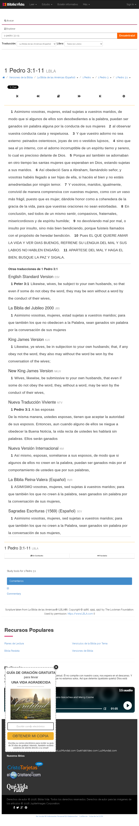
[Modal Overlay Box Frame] (30, 709)
